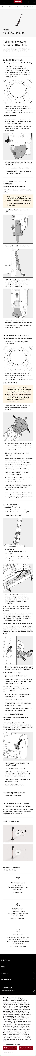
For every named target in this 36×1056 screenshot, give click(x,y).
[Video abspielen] (18, 833)
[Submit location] (34, 991)
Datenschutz (12, 1044)
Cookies (18, 1044)
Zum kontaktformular (18, 946)
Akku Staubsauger (18, 6)
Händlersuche (6, 987)
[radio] (4, 870)
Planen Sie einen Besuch (18, 918)
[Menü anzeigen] (4, 3)
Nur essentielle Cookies (26, 1048)
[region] (18, 1025)
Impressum (6, 1044)
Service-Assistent (6, 6)
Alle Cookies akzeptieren (10, 1048)
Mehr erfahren (18, 892)
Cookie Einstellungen (9, 1052)
